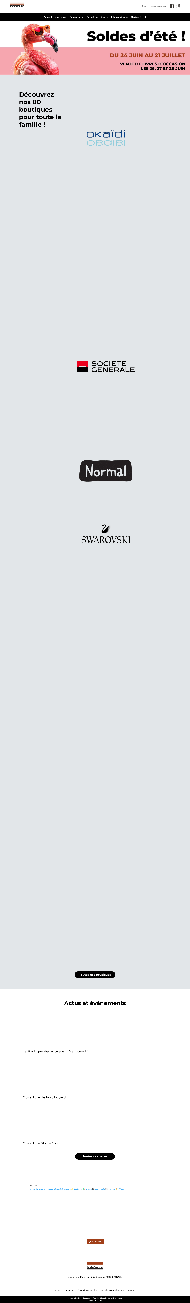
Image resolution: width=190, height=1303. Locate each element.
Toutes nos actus (95, 1156)
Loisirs (104, 17)
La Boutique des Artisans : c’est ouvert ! (55, 1051)
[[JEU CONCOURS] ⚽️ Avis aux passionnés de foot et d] (94, 1204)
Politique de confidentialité (91, 1298)
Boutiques (60, 17)
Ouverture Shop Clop (40, 1143)
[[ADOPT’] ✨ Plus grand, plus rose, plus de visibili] (44, 1204)
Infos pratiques (119, 17)
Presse (119, 1298)
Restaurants (76, 17)
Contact (131, 1290)
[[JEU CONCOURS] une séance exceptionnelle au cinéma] (145, 1204)
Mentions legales (74, 1298)
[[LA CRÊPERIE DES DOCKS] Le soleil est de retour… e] (44, 1226)
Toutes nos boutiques (95, 974)
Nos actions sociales (87, 1290)
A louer (58, 1290)
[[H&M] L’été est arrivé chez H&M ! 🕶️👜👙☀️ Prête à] (94, 1226)
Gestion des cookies (109, 1298)
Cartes (135, 17)
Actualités (92, 17)
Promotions (69, 1290)
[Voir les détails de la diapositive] (95, 48)
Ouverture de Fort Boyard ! (45, 1097)
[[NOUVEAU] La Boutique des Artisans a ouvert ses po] (145, 1226)
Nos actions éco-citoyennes (112, 1290)
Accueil (48, 17)
